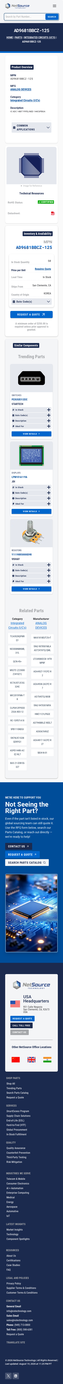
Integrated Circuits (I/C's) (39, 37)
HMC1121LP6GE (42, 714)
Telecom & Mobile (15, 1178)
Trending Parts (14, 1088)
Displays (16, 472)
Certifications (13, 1260)
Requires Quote (43, 268)
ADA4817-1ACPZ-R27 (42, 742)
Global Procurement (16, 1129)
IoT (8, 1215)
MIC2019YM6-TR (17, 697)
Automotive (12, 1211)
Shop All (10, 1083)
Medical (10, 1197)
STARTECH (17, 404)
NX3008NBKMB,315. (17, 651)
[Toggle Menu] (54, 6)
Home (9, 37)
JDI (13, 481)
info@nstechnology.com (18, 1311)
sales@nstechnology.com (19, 1320)
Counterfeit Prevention (18, 1152)
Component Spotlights (18, 1239)
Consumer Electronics (17, 1183)
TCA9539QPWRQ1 (17, 638)
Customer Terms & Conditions (21, 1292)
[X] (8, 1376)
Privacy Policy (13, 1283)
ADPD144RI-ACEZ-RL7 (17, 752)
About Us (11, 1255)
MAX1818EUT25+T (42, 637)
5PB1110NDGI (17, 729)
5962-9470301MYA (42, 705)
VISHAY (16, 559)
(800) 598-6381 (25, 1329)
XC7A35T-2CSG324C (17, 684)
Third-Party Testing (16, 1157)
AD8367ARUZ (42, 731)
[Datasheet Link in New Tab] (52, 213)
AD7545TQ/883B (42, 696)
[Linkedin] (16, 1376)
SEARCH (52, 16)
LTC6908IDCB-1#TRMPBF (42, 661)
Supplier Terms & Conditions (21, 1288)
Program (17, 1111)
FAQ (8, 1269)
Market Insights (14, 1229)
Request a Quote (15, 1097)
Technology (12, 1234)
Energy (10, 1202)
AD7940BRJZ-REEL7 (42, 722)
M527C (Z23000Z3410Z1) (17, 672)
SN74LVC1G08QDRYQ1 (17, 739)
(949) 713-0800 (22, 1324)
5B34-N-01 (42, 752)
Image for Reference (32, 186)
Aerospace (11, 1206)
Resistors (16, 550)
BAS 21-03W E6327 (17, 765)
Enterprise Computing (17, 1192)
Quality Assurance (15, 1148)
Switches (16, 395)
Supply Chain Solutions (18, 1115)
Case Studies (13, 1265)
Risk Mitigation (14, 1161)
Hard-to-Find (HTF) (16, 1125)
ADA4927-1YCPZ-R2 (42, 673)
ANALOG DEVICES (20, 89)
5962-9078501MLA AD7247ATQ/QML (42, 648)
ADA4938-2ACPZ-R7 (42, 686)
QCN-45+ (17, 661)
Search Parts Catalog (17, 1092)
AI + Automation (14, 1188)
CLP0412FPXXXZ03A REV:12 (17, 710)
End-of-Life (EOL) (15, 1120)
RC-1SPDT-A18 (17, 720)
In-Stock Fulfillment (16, 1134)
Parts (18, 37)
